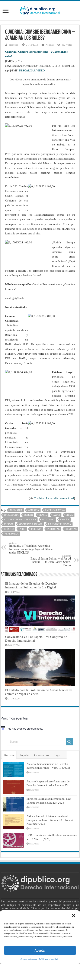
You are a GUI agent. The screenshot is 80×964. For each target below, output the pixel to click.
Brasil (43, 515)
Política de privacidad (48, 959)
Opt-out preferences (28, 959)
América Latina (55, 510)
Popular (24, 755)
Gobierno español (30, 524)
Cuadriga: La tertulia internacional (54, 498)
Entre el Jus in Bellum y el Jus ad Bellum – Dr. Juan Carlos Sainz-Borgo (51, 560)
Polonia (36, 529)
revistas (71, 529)
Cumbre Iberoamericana (20, 519)
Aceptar (40, 950)
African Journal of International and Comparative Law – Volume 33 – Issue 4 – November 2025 (50, 819)
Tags (57, 755)
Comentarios (41, 755)
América (33, 510)
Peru (22, 529)
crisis (69, 515)
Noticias (50, 44)
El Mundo (48, 519)
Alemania (16, 510)
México (9, 529)
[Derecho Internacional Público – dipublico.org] (40, 10)
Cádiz (56, 515)
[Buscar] (69, 741)
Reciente (9, 755)
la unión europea (59, 524)
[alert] (40, 728)
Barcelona (11, 515)
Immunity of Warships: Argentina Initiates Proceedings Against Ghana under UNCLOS (30, 548)
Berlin (28, 515)
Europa (8, 524)
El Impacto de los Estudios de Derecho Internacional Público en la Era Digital (31, 585)
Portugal (53, 529)
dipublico (13, 44)
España (64, 519)
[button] (73, 916)
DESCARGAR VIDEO (32, 70)
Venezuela (11, 533)
